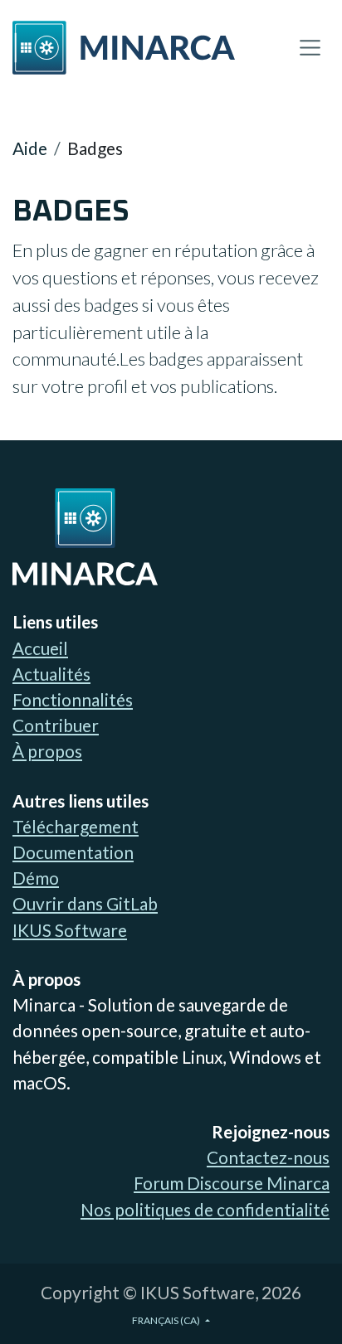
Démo (35, 877)
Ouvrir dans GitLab (85, 903)
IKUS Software (69, 929)
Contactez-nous (268, 1157)
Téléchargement (75, 826)
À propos (47, 750)
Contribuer (55, 725)
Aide (29, 148)
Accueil (40, 648)
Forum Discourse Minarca (232, 1182)
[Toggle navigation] (310, 47)
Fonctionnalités (72, 699)
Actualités (51, 673)
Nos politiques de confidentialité (205, 1209)
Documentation (73, 852)
